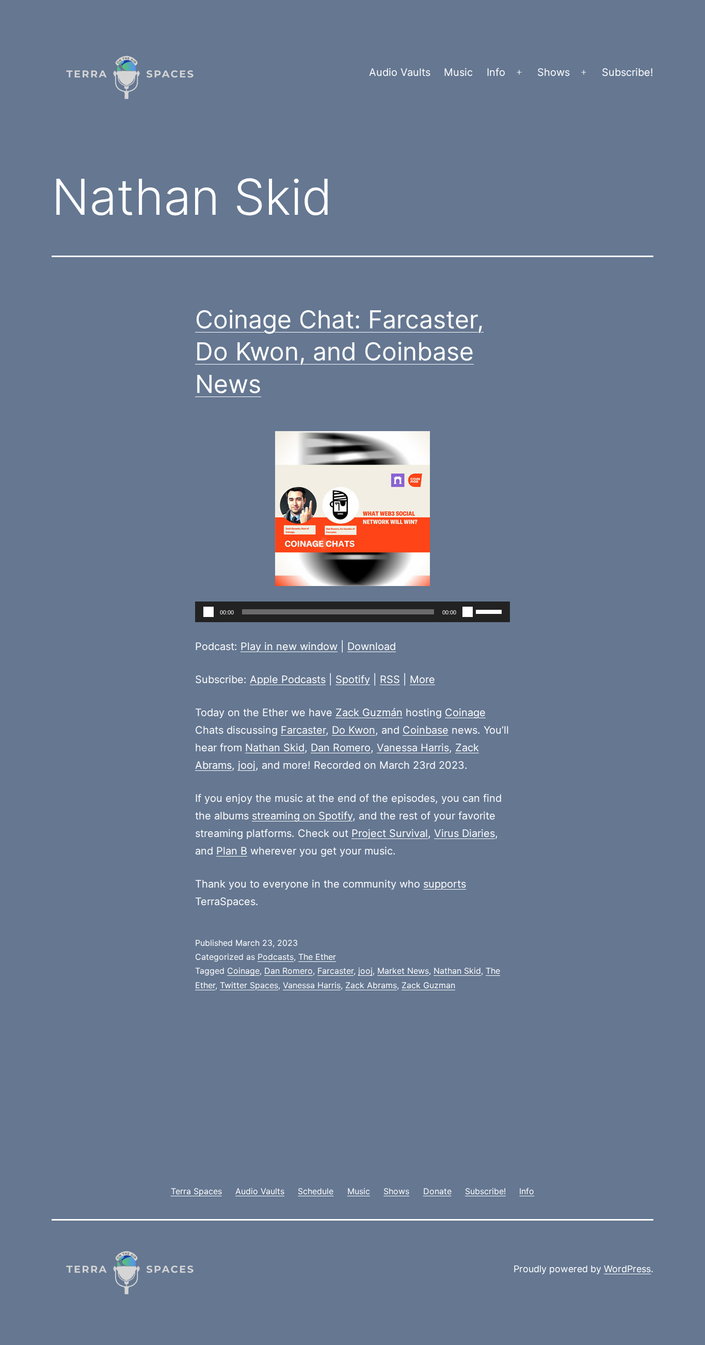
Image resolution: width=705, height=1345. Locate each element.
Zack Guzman (428, 985)
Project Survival (389, 833)
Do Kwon (353, 730)
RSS (390, 679)
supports (444, 884)
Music (458, 72)
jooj (246, 765)
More (422, 679)
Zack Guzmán (369, 712)
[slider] (490, 611)
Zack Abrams (371, 985)
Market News (403, 971)
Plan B (231, 851)
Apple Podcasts (288, 679)
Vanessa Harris (413, 747)
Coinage (465, 712)
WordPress (627, 1268)
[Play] (208, 612)
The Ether (317, 957)
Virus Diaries (464, 833)
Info (496, 72)
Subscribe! (627, 72)
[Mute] (467, 612)
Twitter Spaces (249, 985)
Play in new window (289, 646)
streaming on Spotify (302, 816)
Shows (553, 72)
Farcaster (303, 730)
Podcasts (276, 957)
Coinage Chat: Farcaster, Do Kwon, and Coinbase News (339, 351)
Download (371, 646)
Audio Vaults (399, 72)
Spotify (352, 679)
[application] (352, 612)
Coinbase (425, 730)
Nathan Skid (275, 747)
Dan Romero (341, 747)
